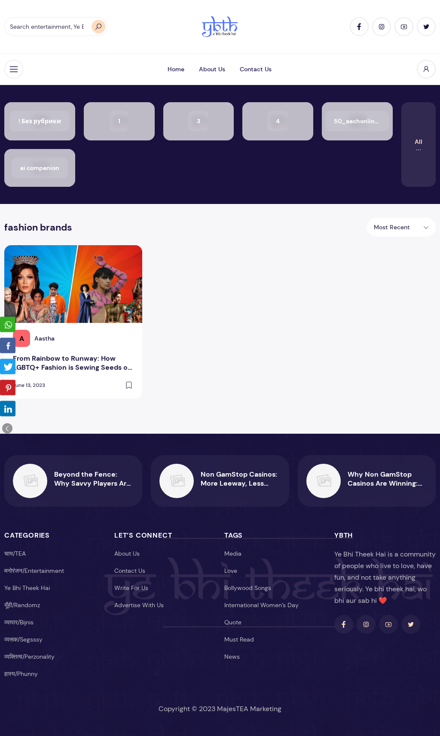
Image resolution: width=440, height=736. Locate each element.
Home (176, 69)
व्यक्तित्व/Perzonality (29, 656)
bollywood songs (247, 588)
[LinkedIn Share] (7, 409)
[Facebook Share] (7, 345)
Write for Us (131, 588)
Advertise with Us (139, 605)
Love (230, 571)
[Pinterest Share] (7, 387)
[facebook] (359, 26)
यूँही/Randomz (22, 605)
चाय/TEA (15, 553)
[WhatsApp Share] (7, 324)
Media (232, 553)
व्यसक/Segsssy (23, 639)
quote (232, 622)
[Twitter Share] (7, 366)
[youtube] (403, 26)
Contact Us (256, 69)
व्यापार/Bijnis (19, 622)
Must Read (239, 639)
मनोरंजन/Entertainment (34, 571)
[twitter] (426, 26)
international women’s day (261, 605)
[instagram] (381, 26)
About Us (212, 69)
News (232, 656)
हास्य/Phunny (21, 674)
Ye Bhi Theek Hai (27, 588)
